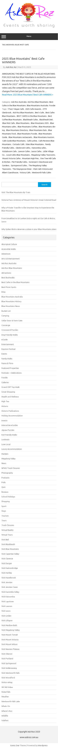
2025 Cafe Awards (33, 109)
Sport (3, 506)
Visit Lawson (6, 606)
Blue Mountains (22, 123)
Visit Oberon (6, 654)
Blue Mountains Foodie (27, 134)
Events (4, 354)
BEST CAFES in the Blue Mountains (32, 116)
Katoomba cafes (39, 148)
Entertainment (7, 344)
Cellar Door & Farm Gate (11, 320)
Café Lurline (32, 141)
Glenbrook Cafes (23, 148)
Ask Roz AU (11, 67)
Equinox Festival (8, 349)
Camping (5, 316)
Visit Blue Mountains (10, 549)
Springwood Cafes (19, 165)
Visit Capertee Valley (10, 554)
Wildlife (4, 716)
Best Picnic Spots (8, 287)
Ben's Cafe (39, 112)
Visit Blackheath (8, 544)
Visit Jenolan (6, 582)
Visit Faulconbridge (9, 568)
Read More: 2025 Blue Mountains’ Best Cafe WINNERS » (27, 95)
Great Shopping (8, 392)
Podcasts (5, 478)
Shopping (5, 501)
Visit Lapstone (7, 601)
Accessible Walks (8, 249)
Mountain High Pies (30, 158)
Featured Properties (10, 368)
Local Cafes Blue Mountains (18, 155)
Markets (4, 454)
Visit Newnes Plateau (10, 649)
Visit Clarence (7, 558)
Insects (4, 420)
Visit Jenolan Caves (9, 587)
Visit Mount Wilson (9, 644)
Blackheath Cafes (30, 119)
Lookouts (5, 439)
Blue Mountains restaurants (20, 137)
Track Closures (7, 525)
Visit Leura (5, 611)
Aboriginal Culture (9, 244)
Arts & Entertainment (10, 259)
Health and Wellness (10, 397)
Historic (4, 406)
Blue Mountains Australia (37, 105)
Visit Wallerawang (9, 668)
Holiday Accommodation (12, 416)
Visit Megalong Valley (10, 630)
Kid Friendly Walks (9, 435)
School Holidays (8, 497)
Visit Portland (7, 658)
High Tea (5, 401)
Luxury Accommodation (11, 449)
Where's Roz (6, 711)
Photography (7, 473)
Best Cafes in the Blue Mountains (15, 282)
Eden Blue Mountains (35, 144)
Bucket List (6, 311)
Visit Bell (5, 540)
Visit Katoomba (8, 597)
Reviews (4, 492)
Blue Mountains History (11, 301)
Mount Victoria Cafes (11, 158)
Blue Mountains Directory (17, 130)
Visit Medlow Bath (9, 625)
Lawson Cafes (24, 151)
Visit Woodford (8, 678)
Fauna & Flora (7, 363)
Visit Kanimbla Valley (10, 592)
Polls (3, 482)
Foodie (52, 105)
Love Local (5, 444)
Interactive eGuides (9, 425)
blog (3, 292)
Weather (5, 697)
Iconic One (14, 745)
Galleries (5, 382)
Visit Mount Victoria (9, 640)
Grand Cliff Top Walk (10, 387)
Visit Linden (6, 616)
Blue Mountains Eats (38, 130)
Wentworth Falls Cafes (41, 172)
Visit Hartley (6, 573)
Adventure (5, 254)
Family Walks (6, 359)
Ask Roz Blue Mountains (38, 102)
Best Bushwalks (8, 278)
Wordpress (43, 745)
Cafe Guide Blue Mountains (14, 141)
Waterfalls (5, 692)
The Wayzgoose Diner (22, 169)
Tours (4, 520)
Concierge (5, 325)
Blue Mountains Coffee (27, 127)
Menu (29, 36)
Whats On (5, 706)
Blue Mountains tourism (44, 137)
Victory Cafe (25, 172)
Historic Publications (10, 411)
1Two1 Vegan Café (16, 109)
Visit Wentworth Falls (10, 673)
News (3, 463)
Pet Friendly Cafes (19, 162)
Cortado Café (18, 144)
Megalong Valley (8, 459)
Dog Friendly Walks (9, 335)
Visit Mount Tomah (9, 635)
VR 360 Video (7, 687)
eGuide (4, 339)
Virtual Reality (7, 530)
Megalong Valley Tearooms (43, 155)
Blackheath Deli (46, 119)
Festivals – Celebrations (11, 373)
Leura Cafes (36, 151)
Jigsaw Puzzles (7, 430)
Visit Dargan (6, 563)
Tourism (5, 516)
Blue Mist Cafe (8, 123)
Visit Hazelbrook (8, 578)
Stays (3, 511)
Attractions (6, 273)
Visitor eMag (6, 682)
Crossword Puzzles (9, 330)
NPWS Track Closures (10, 468)
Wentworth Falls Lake (10, 701)
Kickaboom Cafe (9, 151)
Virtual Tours (7, 535)
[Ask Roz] (29, 27)
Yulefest (4, 720)
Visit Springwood (8, 663)
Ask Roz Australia (19, 102)
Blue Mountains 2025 (40, 123)
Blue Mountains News (10, 306)
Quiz (3, 487)
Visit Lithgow (6, 620)
